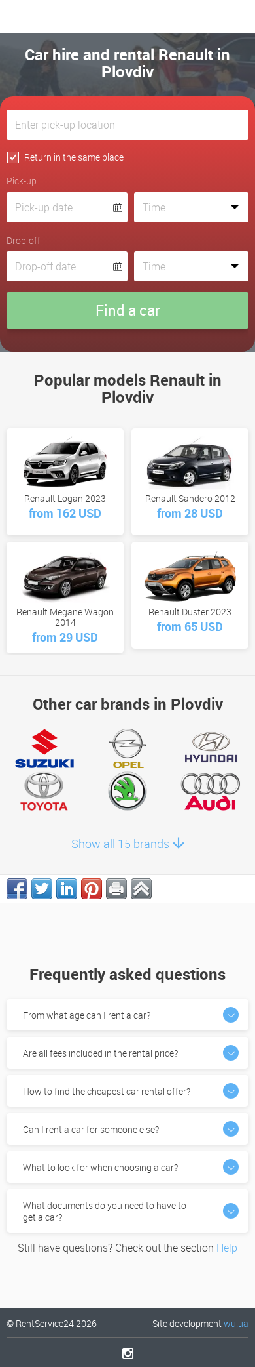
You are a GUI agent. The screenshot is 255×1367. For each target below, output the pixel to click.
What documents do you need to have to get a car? (104, 1211)
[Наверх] (141, 888)
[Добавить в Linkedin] (66, 888)
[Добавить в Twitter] (41, 888)
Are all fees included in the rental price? (100, 1053)
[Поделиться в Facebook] (17, 888)
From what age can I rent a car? (86, 1015)
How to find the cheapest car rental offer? (106, 1091)
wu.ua (236, 1323)
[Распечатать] (116, 888)
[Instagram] (127, 1353)
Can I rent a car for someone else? (91, 1129)
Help (226, 1247)
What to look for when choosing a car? (100, 1167)
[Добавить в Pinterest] (91, 888)
